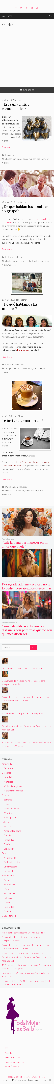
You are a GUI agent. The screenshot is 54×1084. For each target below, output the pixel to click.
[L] (50, 1080)
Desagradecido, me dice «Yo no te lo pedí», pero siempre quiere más (26, 586)
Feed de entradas (13, 1057)
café (15, 490)
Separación (11, 539)
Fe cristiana (9, 893)
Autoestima (9, 884)
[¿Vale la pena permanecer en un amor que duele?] (27, 533)
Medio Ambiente (11, 808)
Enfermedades (10, 866)
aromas (8, 490)
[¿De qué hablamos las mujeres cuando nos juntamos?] (27, 326)
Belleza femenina (12, 862)
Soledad (7, 911)
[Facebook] (16, 8)
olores (41, 490)
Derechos (6, 772)
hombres (44, 261)
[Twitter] (21, 8)
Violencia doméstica (13, 790)
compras (8, 799)
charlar (8, 159)
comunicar (31, 159)
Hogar (7, 804)
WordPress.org (12, 1066)
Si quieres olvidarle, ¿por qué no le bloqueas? (22, 713)
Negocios (8, 781)
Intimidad (8, 871)
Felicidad (8, 898)
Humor (7, 902)
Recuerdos (24, 487)
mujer (45, 159)
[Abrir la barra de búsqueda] (50, 16)
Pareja (4, 539)
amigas (8, 368)
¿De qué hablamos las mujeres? (19, 306)
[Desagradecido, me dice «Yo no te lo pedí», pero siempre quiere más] (27, 575)
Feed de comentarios (14, 1062)
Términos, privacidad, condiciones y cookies (29, 1080)
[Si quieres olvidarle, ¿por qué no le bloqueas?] (5, 708)
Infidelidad (9, 840)
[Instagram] (26, 8)
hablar (39, 159)
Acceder (9, 1053)
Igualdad (8, 777)
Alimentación (10, 857)
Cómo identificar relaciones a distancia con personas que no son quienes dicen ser (27, 630)
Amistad (8, 826)
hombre (36, 261)
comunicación (19, 159)
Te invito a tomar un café (22, 420)
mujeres (5, 162)
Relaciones (10, 155)
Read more (7, 147)
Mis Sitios (8, 813)
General (5, 795)
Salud (4, 853)
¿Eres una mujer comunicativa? (15, 106)
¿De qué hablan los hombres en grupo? (25, 208)
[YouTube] (37, 8)
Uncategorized (9, 915)
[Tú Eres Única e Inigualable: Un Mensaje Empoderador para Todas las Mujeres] (5, 737)
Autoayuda (7, 764)
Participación (11, 487)
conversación (19, 261)
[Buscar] (33, 647)
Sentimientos (8, 875)
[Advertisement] (27, 59)
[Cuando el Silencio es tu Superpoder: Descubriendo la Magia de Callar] (5, 720)
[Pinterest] (32, 8)
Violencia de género (17, 581)
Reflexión (9, 257)
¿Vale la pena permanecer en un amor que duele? (25, 544)
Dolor (7, 889)
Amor (6, 880)
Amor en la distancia (9, 623)
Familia (7, 835)
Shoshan (7, 1080)
